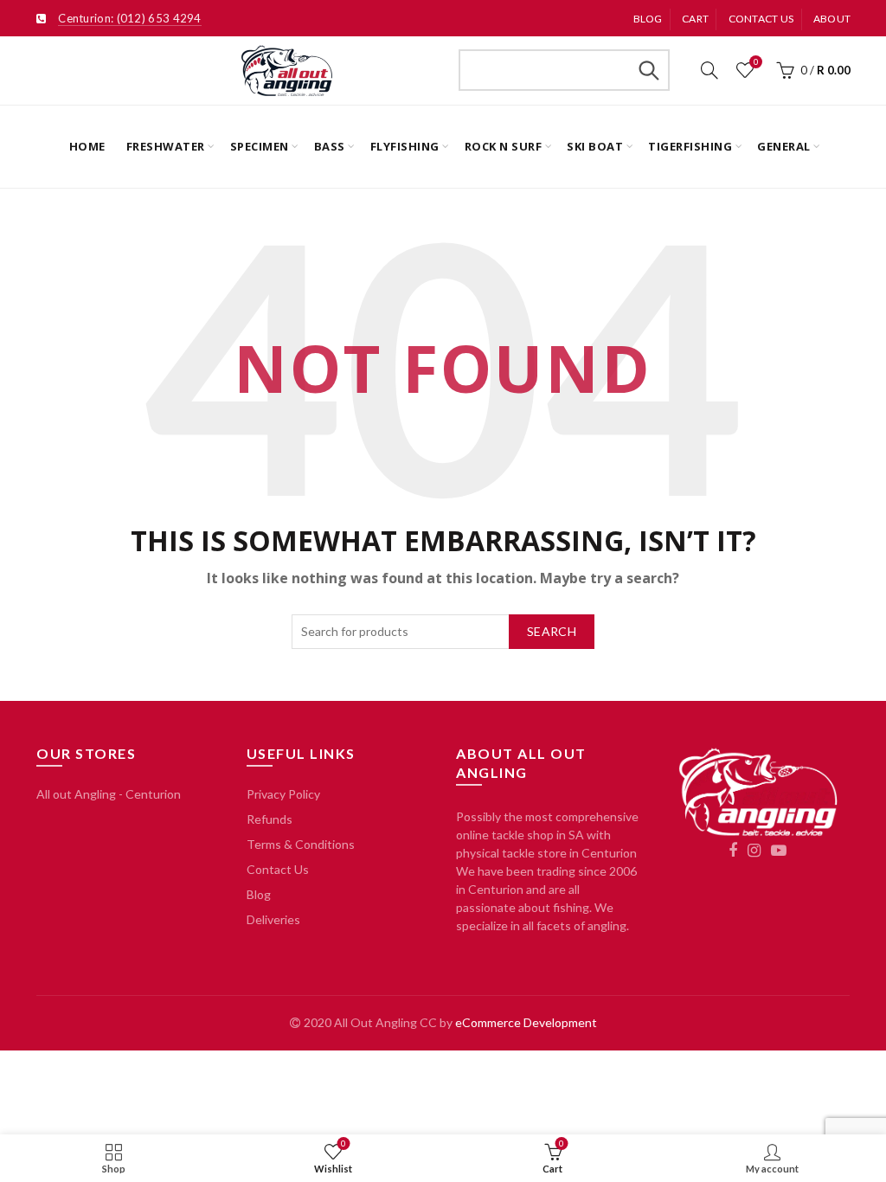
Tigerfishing (690, 146)
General (784, 146)
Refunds (269, 819)
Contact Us (278, 869)
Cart (695, 18)
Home (87, 146)
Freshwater (165, 146)
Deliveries (273, 919)
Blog (648, 18)
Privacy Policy (283, 794)
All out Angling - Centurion (108, 794)
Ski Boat (595, 146)
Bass (329, 146)
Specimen (259, 146)
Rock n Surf (504, 146)
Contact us (761, 18)
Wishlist (756, 62)
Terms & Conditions (301, 844)
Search (648, 70)
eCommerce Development (526, 1022)
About (832, 18)
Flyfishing (405, 146)
